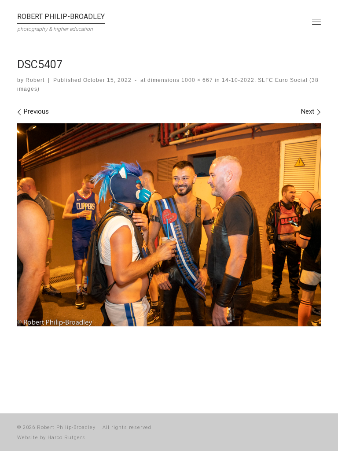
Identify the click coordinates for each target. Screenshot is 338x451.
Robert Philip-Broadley (66, 427)
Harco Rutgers (66, 437)
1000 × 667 (196, 80)
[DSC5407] (169, 224)
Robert (35, 80)
